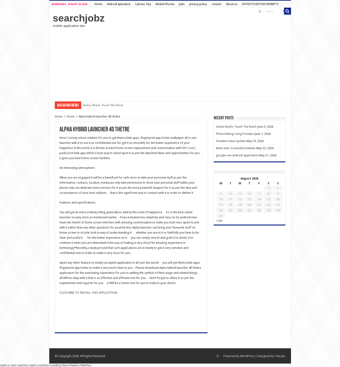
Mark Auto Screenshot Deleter (236, 148)
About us (231, 4)
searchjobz (79, 18)
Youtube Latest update (231, 141)
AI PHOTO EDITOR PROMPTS (260, 4)
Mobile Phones (165, 4)
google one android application (237, 155)
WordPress (247, 356)
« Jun (219, 220)
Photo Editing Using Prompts (235, 134)
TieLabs (280, 356)
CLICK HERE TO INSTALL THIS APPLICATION (88, 292)
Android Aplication (118, 4)
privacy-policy (198, 4)
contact (216, 4)
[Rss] (260, 11)
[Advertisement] (170, 64)
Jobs (182, 4)
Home (98, 4)
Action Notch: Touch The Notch (103, 105)
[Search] (287, 11)
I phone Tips (143, 4)
